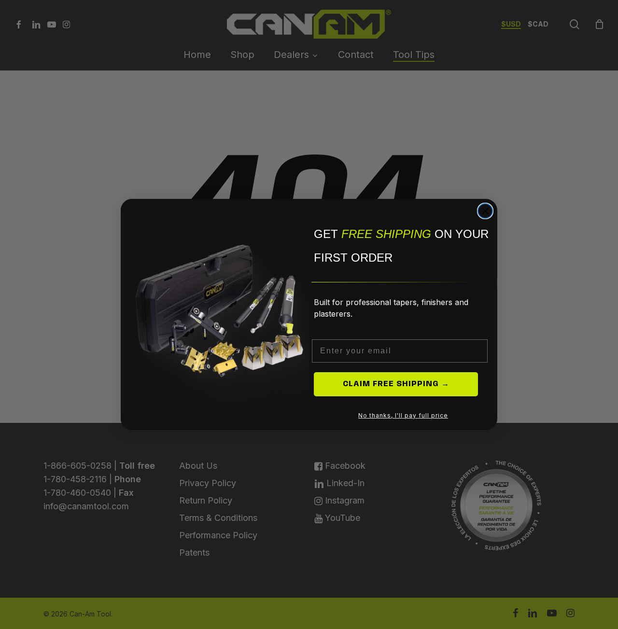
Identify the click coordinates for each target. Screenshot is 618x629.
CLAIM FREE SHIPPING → (396, 384)
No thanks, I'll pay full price (403, 415)
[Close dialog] (485, 211)
